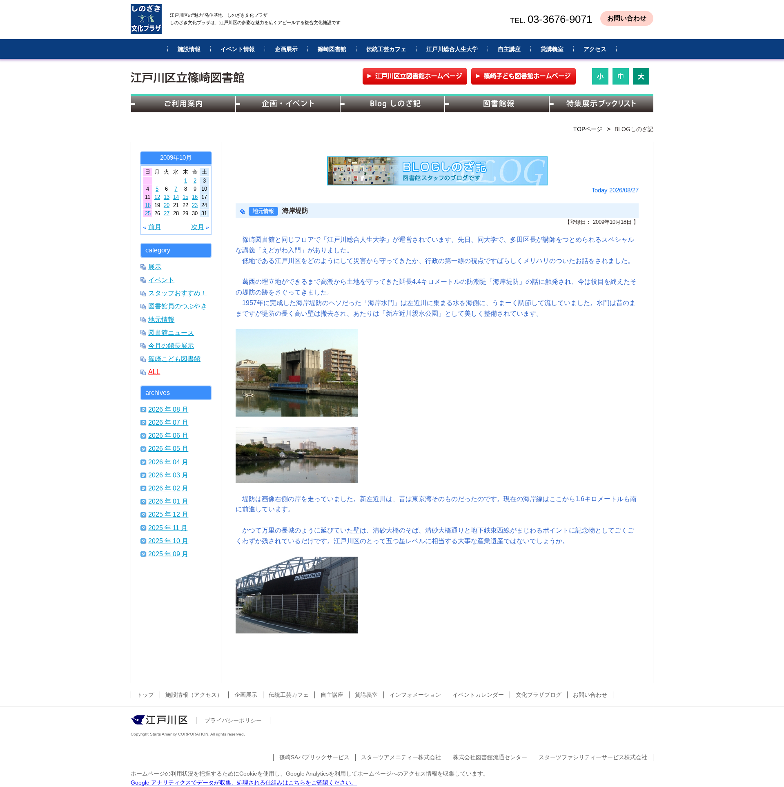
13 (166, 197)
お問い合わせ (626, 18)
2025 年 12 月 (168, 514)
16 (195, 197)
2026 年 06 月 (168, 435)
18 (148, 205)
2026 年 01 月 (168, 501)
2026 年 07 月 (168, 422)
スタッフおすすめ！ (177, 293)
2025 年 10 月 (168, 540)
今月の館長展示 (171, 345)
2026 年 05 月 (168, 448)
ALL (154, 371)
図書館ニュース (171, 332)
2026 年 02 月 (168, 488)
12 (157, 197)
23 (195, 205)
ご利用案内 (183, 104)
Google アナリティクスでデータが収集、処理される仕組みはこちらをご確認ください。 (244, 782)
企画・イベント (287, 104)
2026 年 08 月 (168, 409)
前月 (154, 226)
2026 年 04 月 (168, 462)
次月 (197, 226)
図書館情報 (496, 104)
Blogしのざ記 (392, 104)
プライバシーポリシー (233, 720)
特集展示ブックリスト (601, 104)
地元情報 (161, 319)
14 (176, 197)
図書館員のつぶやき (177, 306)
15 (185, 197)
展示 (154, 266)
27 (166, 213)
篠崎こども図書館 (174, 358)
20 (166, 205)
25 (148, 213)
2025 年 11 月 (167, 527)
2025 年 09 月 (168, 553)
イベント (161, 279)
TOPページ (587, 129)
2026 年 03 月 (168, 475)
